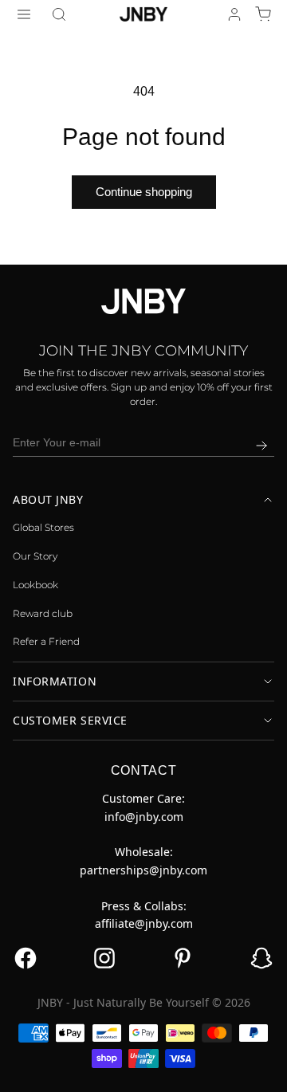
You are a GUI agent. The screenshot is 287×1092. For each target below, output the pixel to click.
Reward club (43, 613)
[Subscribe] (261, 445)
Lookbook (35, 585)
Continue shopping (144, 191)
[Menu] (24, 14)
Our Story (35, 556)
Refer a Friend (46, 641)
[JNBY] (143, 13)
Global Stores (43, 527)
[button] (59, 14)
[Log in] (234, 14)
